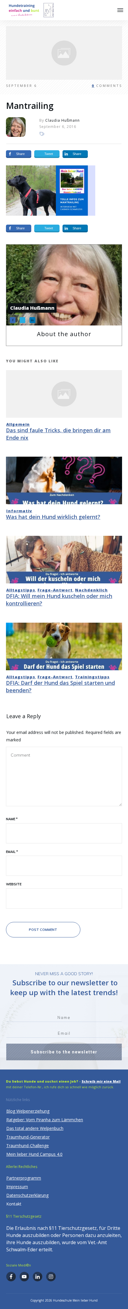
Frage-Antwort (55, 590)
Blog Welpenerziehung (27, 1111)
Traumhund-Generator (28, 1137)
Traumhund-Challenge (27, 1145)
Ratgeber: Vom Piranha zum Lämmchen (44, 1119)
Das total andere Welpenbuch (34, 1128)
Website (13, 884)
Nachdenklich (91, 590)
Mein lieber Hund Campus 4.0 (34, 1154)
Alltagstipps (20, 590)
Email (12, 852)
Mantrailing (30, 105)
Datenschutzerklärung (27, 1195)
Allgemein (18, 424)
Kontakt (13, 1204)
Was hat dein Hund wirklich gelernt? (53, 516)
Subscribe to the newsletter (64, 1052)
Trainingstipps (92, 676)
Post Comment (43, 930)
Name (12, 819)
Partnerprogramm (23, 1178)
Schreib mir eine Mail (101, 1081)
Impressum (17, 1186)
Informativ (19, 510)
